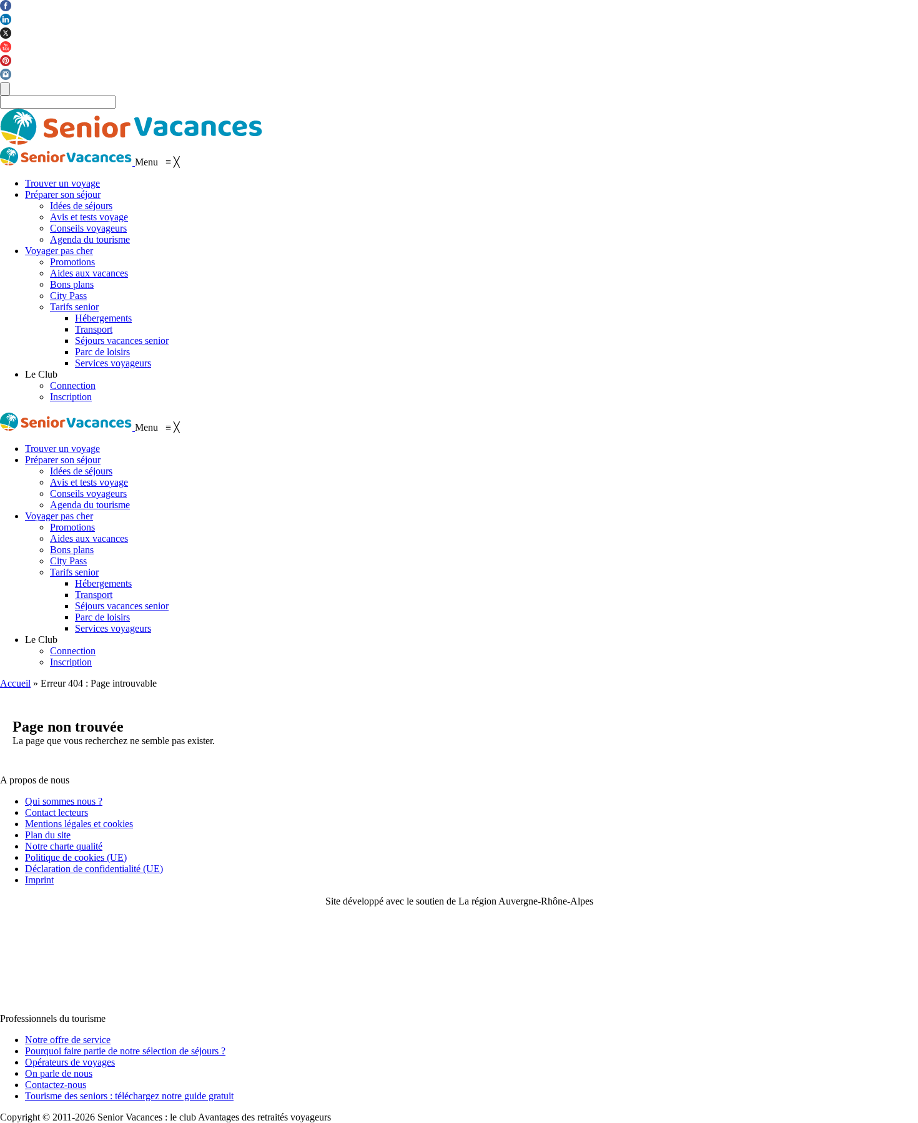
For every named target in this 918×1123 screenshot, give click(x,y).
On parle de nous (58, 1073)
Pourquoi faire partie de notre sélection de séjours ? (125, 1051)
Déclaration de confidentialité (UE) (94, 868)
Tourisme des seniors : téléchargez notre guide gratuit (129, 1096)
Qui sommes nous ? (63, 801)
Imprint (39, 880)
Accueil (15, 683)
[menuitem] (62, 183)
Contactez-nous (55, 1084)
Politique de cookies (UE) (76, 857)
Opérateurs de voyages (70, 1062)
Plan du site (48, 835)
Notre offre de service (68, 1039)
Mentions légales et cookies (79, 823)
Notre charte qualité (63, 846)
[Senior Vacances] (67, 162)
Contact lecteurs (56, 812)
